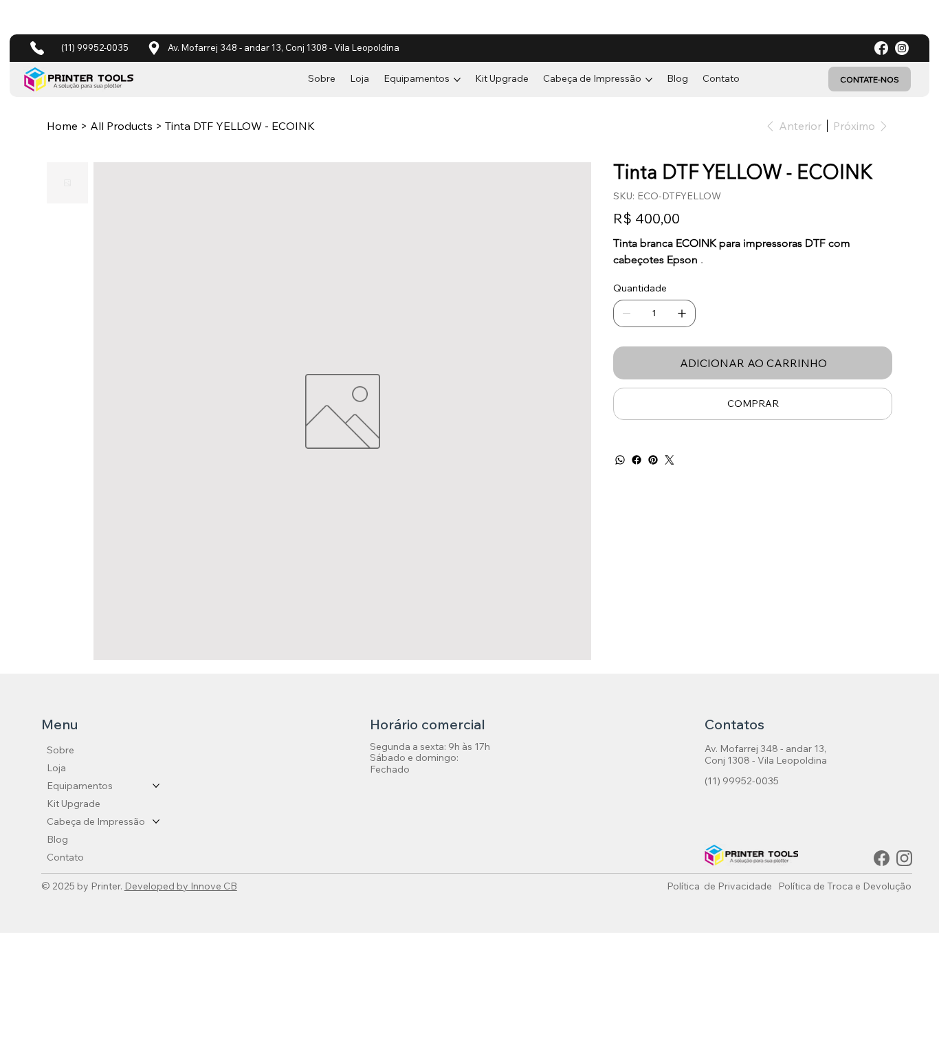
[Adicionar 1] (682, 313)
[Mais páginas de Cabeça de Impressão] (648, 79)
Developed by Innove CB (180, 886)
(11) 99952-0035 (95, 47)
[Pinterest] (653, 460)
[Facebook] (636, 460)
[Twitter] (669, 460)
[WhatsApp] (620, 460)
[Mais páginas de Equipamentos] (457, 79)
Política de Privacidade (719, 886)
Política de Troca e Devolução (845, 886)
